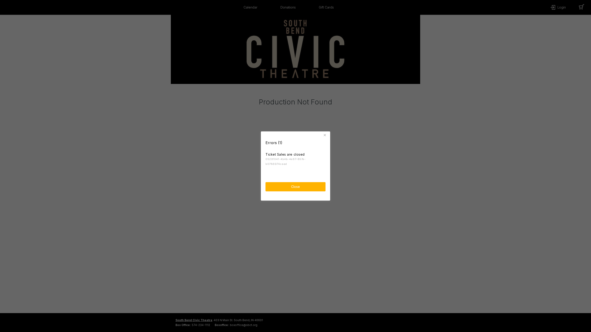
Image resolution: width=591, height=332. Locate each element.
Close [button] (295, 187)
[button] (325, 135)
